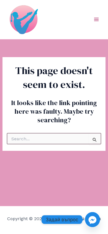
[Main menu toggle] (96, 19)
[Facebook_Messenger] (92, 219)
